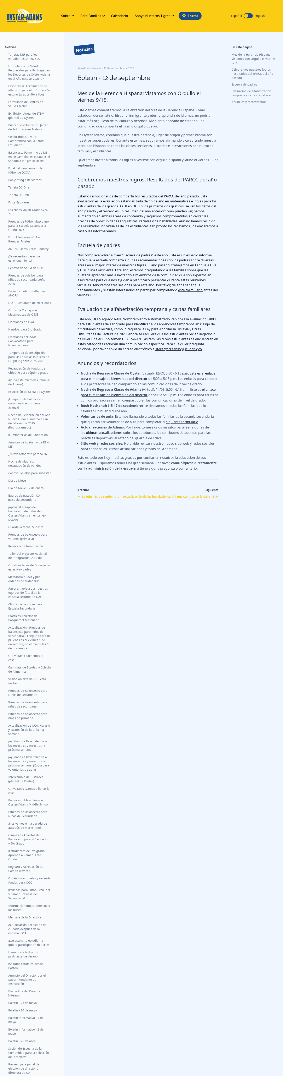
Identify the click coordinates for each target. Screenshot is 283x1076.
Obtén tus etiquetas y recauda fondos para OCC (29, 880)
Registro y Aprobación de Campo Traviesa (25, 869)
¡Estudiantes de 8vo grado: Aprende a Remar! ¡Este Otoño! (26, 855)
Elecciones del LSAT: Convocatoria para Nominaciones (22, 341)
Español (236, 15)
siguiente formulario (182, 422)
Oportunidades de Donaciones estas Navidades (29, 567)
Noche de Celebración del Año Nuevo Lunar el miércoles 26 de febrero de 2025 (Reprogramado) (29, 421)
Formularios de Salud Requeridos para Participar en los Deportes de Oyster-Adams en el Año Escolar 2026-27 (29, 72)
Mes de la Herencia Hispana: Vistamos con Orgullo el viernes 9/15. (254, 59)
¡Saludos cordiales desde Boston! (25, 966)
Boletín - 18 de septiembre (100, 496)
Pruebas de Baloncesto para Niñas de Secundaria (27, 814)
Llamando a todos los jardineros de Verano (23, 954)
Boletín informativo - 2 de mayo (26, 1031)
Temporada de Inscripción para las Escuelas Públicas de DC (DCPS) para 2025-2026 (28, 357)
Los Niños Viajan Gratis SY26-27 (28, 212)
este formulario (190, 290)
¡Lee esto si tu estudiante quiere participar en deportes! (29, 943)
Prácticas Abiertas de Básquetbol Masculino (23, 618)
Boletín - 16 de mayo (22, 1010)
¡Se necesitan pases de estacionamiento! (24, 258)
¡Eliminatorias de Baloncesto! (28, 435)
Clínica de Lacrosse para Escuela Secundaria (25, 606)
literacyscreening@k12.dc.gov (178, 349)
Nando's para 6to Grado (24, 329)
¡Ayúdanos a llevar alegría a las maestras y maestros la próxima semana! (27, 745)
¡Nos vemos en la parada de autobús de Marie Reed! (27, 825)
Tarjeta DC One (18, 187)
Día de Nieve (17, 480)
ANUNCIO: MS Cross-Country (28, 249)
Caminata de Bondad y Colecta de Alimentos (29, 669)
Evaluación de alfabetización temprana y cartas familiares (252, 93)
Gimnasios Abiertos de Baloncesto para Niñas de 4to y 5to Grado (28, 839)
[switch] (248, 15)
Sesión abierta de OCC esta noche (27, 681)
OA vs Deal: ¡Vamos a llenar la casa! (29, 791)
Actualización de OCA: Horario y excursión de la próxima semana (29, 729)
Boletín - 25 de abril (22, 1041)
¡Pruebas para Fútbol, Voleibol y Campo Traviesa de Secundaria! (29, 894)
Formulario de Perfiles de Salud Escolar (25, 104)
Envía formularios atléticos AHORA (26, 293)
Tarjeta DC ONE (19, 195)
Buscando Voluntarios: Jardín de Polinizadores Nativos (28, 127)
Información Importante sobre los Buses (29, 908)
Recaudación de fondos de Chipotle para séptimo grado (28, 370)
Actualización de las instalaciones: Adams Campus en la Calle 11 (168, 496)
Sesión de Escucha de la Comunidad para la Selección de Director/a (28, 1053)
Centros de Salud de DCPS (26, 268)
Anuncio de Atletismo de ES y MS (28, 444)
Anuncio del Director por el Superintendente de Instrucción (27, 979)
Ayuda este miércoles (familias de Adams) (29, 382)
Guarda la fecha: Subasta (25, 527)
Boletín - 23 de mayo (22, 1003)
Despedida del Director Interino (24, 993)
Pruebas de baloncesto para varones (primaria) (27, 536)
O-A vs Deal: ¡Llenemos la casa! (25, 658)
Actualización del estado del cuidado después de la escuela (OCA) (27, 929)
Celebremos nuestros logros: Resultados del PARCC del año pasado (252, 73)
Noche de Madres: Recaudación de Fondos (24, 463)
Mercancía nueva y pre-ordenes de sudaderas (24, 579)
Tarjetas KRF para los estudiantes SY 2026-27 (24, 57)
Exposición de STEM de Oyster (29, 392)
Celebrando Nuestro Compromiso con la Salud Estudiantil (26, 141)
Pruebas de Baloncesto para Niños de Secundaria (27, 693)
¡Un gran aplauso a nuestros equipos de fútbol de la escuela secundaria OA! (28, 592)
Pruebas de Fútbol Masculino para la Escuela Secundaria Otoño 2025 (28, 225)
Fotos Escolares (18, 202)
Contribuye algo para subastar (29, 473)
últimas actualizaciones (104, 432)
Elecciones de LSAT (21, 322)
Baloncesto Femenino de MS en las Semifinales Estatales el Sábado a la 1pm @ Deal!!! (29, 157)
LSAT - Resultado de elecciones (29, 303)
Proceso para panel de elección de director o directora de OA (23, 1068)
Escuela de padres (244, 84)
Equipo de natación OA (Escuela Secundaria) (24, 497)
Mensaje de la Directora (24, 917)
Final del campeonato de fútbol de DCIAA (25, 170)
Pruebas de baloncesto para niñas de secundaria (27, 704)
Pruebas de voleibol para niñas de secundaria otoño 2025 (26, 279)
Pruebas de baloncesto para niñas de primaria (27, 716)
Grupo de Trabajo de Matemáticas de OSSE (23, 312)
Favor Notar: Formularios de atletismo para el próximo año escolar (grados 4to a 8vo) (29, 90)
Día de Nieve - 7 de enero (26, 488)
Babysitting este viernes (25, 180)
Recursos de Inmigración (25, 546)
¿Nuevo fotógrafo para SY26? (28, 454)
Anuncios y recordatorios (249, 102)
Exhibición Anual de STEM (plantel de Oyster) (26, 115)
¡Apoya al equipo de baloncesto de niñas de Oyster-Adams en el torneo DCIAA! (27, 513)
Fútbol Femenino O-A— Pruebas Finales (24, 239)
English (259, 15)
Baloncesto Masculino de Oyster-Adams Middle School (28, 802)
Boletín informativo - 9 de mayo (26, 1020)
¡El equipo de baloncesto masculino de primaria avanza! (25, 403)
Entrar (193, 15)
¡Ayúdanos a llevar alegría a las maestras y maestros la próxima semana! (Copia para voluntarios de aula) (28, 763)
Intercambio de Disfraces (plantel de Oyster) (25, 779)
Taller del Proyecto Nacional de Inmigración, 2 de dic (27, 556)
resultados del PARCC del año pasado (170, 196)
